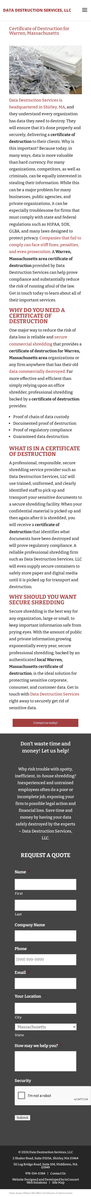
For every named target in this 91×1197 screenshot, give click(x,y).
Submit (22, 1118)
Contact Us (58, 1173)
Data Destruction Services (54, 694)
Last (18, 914)
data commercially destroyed (37, 371)
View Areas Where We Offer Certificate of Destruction (40, 1193)
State (19, 1035)
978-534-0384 (35, 1173)
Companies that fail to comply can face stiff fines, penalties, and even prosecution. (45, 245)
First (19, 893)
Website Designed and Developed (36, 1179)
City (18, 1017)
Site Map (58, 1182)
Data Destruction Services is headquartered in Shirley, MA (37, 103)
